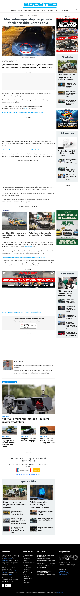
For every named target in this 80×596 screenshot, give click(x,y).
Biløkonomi (6, 499)
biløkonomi (11, 574)
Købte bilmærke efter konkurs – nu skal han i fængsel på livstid (71, 177)
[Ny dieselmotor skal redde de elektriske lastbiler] (67, 143)
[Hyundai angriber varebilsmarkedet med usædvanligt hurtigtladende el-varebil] (6, 520)
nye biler (10, 558)
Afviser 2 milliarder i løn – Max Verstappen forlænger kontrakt (71, 162)
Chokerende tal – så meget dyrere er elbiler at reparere (14, 504)
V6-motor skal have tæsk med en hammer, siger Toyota (45, 528)
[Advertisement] (28, 173)
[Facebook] (3, 585)
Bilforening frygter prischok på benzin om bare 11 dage (66, 293)
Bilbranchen (61, 148)
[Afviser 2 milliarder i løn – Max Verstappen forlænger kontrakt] (61, 161)
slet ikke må (28, 247)
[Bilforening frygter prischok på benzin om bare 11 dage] (67, 283)
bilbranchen (5, 560)
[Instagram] (6, 585)
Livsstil (39, 569)
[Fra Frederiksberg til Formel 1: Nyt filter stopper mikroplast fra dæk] (6, 528)
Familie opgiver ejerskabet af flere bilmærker (71, 316)
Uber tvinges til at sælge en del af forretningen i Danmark (45, 512)
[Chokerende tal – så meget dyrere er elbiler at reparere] (15, 492)
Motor (26, 108)
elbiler (5, 558)
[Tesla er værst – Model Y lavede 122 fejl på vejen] (33, 520)
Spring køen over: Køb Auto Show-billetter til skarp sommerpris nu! (22, 112)
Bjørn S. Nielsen (12, 60)
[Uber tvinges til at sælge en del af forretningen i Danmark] (33, 512)
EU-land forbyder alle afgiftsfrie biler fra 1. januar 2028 (71, 333)
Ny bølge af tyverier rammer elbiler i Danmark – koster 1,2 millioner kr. (71, 325)
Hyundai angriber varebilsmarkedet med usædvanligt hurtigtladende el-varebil (18, 521)
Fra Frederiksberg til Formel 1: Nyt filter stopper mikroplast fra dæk (18, 529)
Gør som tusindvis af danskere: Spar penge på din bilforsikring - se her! (23, 257)
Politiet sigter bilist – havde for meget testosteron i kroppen (40, 504)
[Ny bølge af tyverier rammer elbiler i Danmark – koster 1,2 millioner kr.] (61, 323)
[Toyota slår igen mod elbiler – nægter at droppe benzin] (61, 308)
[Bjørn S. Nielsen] (8, 369)
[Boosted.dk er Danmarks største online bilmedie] (40, 5)
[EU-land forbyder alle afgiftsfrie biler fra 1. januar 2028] (61, 333)
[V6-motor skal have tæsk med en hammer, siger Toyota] (33, 528)
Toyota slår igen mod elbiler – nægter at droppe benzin (71, 309)
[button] (76, 10)
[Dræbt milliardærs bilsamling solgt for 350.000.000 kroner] (6, 512)
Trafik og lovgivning (28, 15)
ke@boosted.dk (60, 592)
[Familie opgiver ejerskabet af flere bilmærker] (61, 316)
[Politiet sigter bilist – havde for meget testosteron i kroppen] (41, 492)
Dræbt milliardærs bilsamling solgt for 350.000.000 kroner (17, 512)
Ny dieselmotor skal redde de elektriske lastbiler (66, 153)
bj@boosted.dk (20, 377)
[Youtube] (9, 585)
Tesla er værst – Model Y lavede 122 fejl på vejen (45, 519)
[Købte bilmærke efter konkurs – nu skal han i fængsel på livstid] (61, 176)
